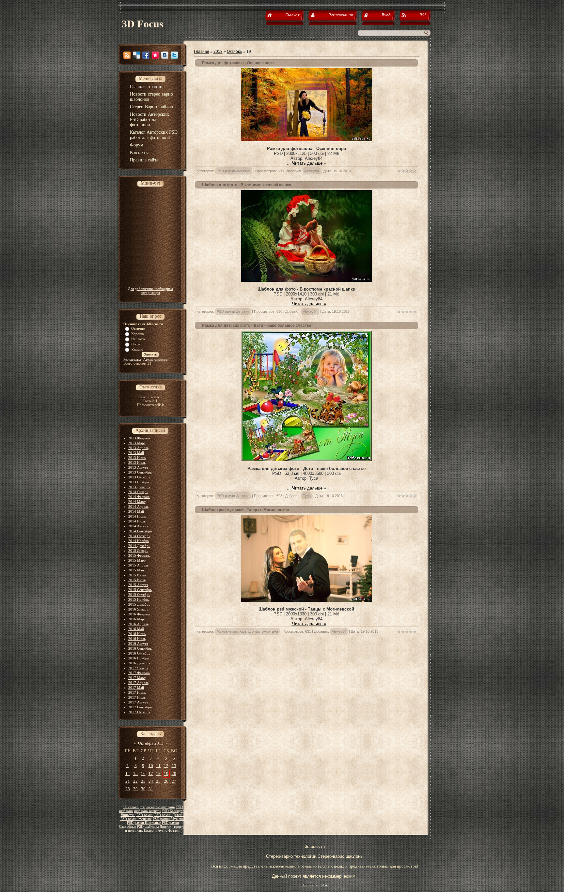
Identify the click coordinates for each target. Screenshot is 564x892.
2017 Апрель (138, 683)
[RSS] (127, 55)
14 (127, 773)
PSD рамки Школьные (144, 822)
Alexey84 (311, 171)
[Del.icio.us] (136, 55)
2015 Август (138, 585)
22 (135, 781)
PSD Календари (174, 811)
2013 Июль (137, 462)
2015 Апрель (138, 565)
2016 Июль (137, 639)
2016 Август (138, 643)
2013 (218, 51)
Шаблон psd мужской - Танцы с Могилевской (245, 509)
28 (127, 788)
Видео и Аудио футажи (162, 830)
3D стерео (131, 807)
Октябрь (234, 51)
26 (166, 781)
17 (151, 773)
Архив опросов (155, 359)
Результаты (132, 359)
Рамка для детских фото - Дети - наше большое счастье (256, 325)
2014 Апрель (138, 506)
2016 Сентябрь (140, 648)
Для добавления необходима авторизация (150, 291)
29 (135, 788)
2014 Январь (138, 492)
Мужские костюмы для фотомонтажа (247, 631)
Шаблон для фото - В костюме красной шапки (246, 185)
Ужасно (137, 349)
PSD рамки (144, 815)
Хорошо (137, 334)
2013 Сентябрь (140, 472)
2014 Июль (137, 521)
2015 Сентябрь (140, 590)
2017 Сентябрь (140, 707)
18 (158, 773)
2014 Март (137, 502)
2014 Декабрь (139, 546)
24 (151, 781)
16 (143, 773)
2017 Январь (138, 668)
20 (174, 773)
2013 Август (138, 467)
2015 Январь (138, 550)
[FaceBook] (145, 55)
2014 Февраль (139, 497)
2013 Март (137, 443)
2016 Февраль (139, 614)
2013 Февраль (139, 438)
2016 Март (137, 619)
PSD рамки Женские (136, 819)
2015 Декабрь (139, 604)
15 (135, 773)
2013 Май (136, 453)
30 (143, 788)
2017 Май (136, 687)
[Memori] (155, 55)
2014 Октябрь (139, 536)
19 (166, 773)
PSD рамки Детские (169, 815)
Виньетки (128, 815)
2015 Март (137, 560)
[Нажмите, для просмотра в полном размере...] (306, 139)
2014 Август (138, 526)
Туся (307, 496)
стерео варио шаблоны (157, 807)
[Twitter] (174, 55)
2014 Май (136, 511)
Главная (201, 51)
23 (143, 781)
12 (166, 765)
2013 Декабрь (139, 487)
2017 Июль (137, 697)
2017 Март (137, 678)
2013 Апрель (138, 448)
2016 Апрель (138, 624)
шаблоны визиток (147, 811)
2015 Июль (137, 580)
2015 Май (136, 570)
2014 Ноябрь (138, 541)
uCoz (325, 885)
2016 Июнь (137, 634)
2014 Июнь (137, 516)
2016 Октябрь (139, 653)
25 (158, 781)
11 (158, 765)
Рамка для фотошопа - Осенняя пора (238, 63)
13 (174, 765)
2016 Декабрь (139, 663)
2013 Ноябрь (138, 482)
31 (151, 788)
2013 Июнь (137, 458)
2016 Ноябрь (138, 658)
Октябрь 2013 (151, 743)
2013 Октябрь (139, 477)
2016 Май (136, 629)
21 (127, 781)
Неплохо (138, 339)
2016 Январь (138, 609)
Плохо (136, 344)
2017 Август (138, 702)
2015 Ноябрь (138, 599)
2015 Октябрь (139, 595)
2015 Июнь (137, 575)
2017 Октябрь (139, 712)
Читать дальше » (309, 163)
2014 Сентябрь (140, 531)
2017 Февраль (139, 673)
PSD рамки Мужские (169, 819)
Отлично (138, 328)
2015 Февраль (139, 555)
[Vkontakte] (164, 55)
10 (151, 765)
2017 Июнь (137, 692)
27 (174, 781)
